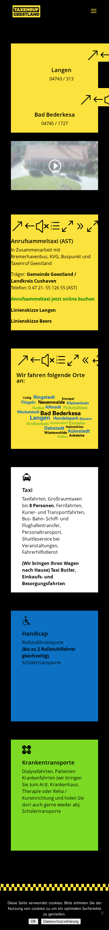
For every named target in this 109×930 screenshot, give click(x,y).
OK (33, 921)
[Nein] (102, 913)
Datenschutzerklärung (61, 921)
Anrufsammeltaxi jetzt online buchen (53, 299)
